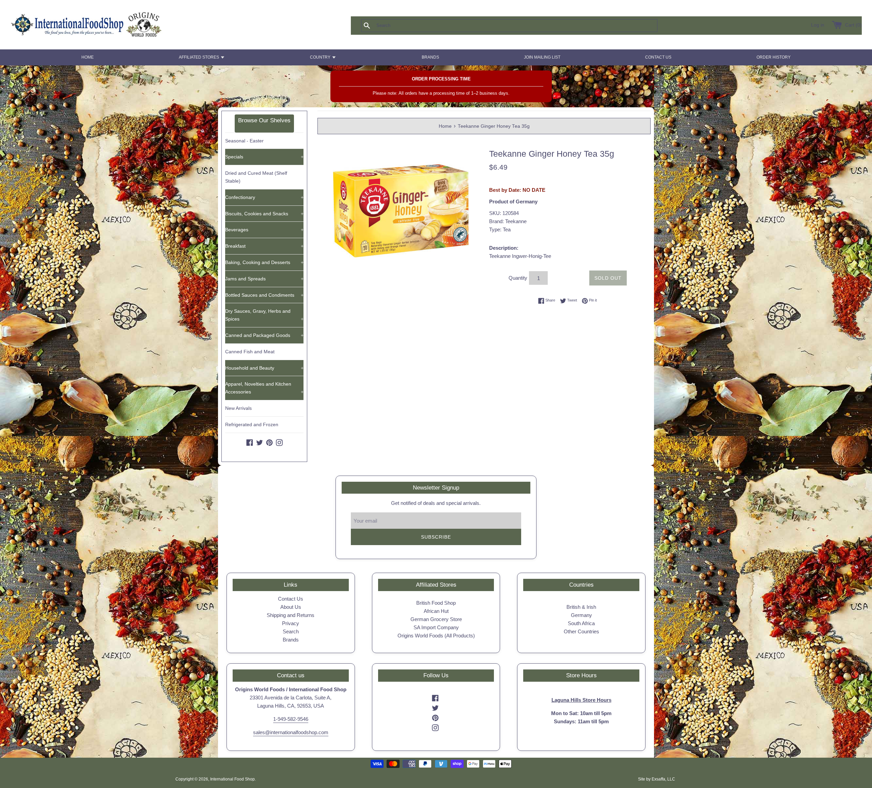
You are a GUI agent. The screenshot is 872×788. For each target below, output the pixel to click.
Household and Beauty (264, 368)
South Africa (581, 623)
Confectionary (264, 197)
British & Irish (581, 607)
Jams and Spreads (264, 278)
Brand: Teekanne (508, 221)
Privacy (290, 623)
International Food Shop (232, 779)
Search (291, 631)
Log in (817, 25)
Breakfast (264, 246)
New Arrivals (238, 408)
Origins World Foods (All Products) (436, 635)
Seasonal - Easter (244, 140)
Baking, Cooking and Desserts (264, 262)
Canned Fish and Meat (250, 351)
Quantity (518, 278)
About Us (290, 607)
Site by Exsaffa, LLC (656, 779)
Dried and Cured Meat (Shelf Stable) (256, 177)
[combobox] (520, 25)
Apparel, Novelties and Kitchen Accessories (264, 388)
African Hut (436, 611)
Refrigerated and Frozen (251, 424)
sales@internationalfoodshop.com (290, 732)
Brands (291, 640)
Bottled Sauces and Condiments (264, 295)
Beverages (264, 229)
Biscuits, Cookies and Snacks (264, 213)
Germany (581, 615)
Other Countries (581, 631)
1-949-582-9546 (290, 719)
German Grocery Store (436, 619)
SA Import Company (436, 627)
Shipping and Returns (290, 615)
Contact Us (290, 599)
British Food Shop (436, 603)
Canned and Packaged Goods (264, 335)
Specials (264, 156)
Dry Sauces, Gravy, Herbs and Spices (264, 315)
